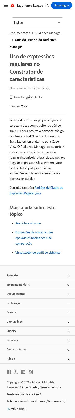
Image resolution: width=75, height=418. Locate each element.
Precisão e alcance (28, 223)
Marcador (19, 97)
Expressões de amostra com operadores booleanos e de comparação (34, 237)
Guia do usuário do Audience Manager (33, 43)
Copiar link (36, 97)
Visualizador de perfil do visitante (37, 252)
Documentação (20, 33)
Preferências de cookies (23, 394)
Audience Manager (48, 33)
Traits (24, 106)
